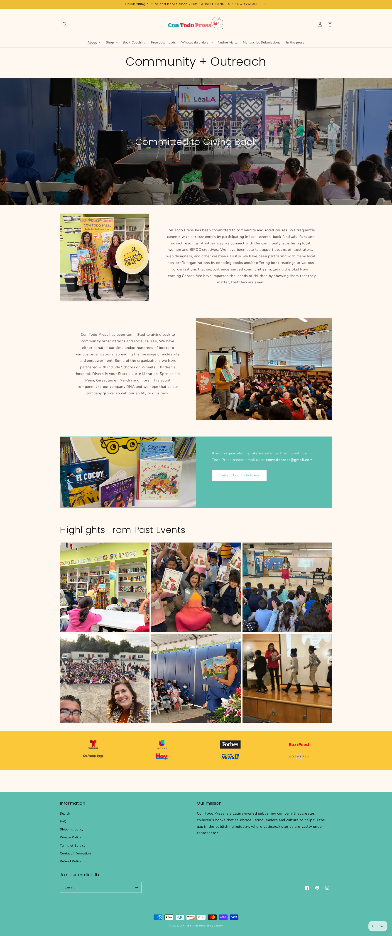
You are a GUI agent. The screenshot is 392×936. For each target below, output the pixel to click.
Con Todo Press (189, 925)
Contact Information (75, 853)
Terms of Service (73, 845)
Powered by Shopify (211, 925)
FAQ (63, 821)
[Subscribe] (136, 887)
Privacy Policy (70, 837)
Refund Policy (70, 861)
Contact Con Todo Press (239, 475)
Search (65, 813)
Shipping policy (71, 829)
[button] (65, 24)
